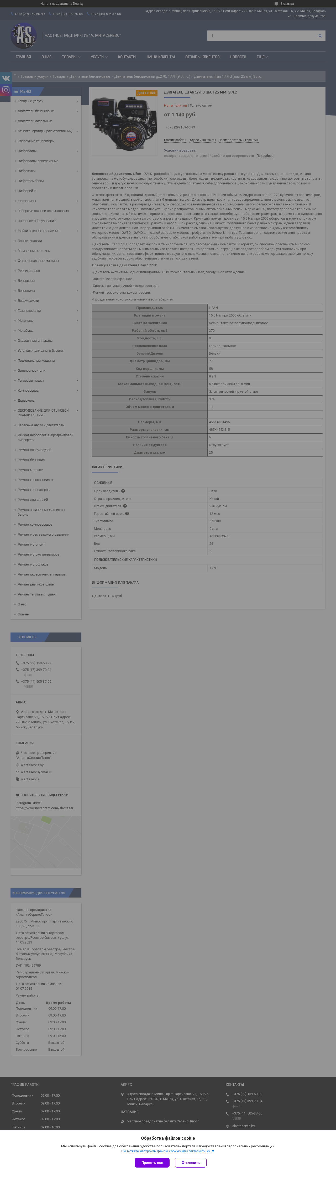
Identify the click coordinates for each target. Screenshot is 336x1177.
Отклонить (191, 1163)
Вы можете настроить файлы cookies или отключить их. (166, 1151)
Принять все (152, 1163)
